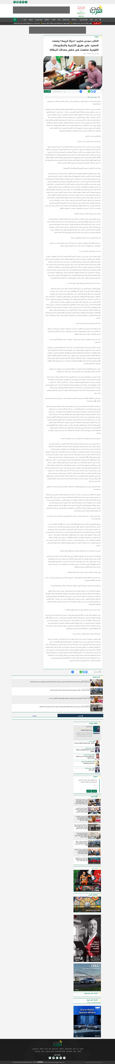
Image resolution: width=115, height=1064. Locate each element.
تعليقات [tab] (34, 716)
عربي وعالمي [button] (39, 20)
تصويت (94, 791)
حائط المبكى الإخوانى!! (88, 763)
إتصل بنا (87, 1062)
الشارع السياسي (68, 1049)
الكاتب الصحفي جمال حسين (88, 761)
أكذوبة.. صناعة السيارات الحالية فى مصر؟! (84, 743)
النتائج (88, 791)
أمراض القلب (91, 770)
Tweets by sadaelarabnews (94, 1002)
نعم (94, 785)
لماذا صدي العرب (92, 1062)
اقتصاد (46, 1049)
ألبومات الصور (95, 868)
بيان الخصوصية (99, 1062)
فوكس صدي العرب (49, 1051)
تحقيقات (31, 20)
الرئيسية (81, 1049)
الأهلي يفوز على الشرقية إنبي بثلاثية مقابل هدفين (83, 23)
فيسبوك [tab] (80, 716)
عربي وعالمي (35, 1049)
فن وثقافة (74, 20)
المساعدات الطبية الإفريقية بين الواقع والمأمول (85, 750)
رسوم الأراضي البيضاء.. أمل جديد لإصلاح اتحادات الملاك (85, 757)
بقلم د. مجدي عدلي (90, 748)
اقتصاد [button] (53, 20)
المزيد (24, 20)
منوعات (42, 1051)
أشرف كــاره (92, 741)
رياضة (59, 20)
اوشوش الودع (69, 1051)
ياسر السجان (89, 727)
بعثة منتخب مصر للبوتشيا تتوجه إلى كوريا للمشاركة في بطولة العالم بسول (47, 23)
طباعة (47, 91)
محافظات (47, 20)
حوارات (74, 1051)
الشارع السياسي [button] (84, 20)
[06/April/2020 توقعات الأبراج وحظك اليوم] (87, 905)
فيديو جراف (37, 1051)
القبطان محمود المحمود (89, 755)
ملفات (91, 20)
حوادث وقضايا (66, 20)
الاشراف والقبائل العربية (60, 1051)
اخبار (96, 20)
